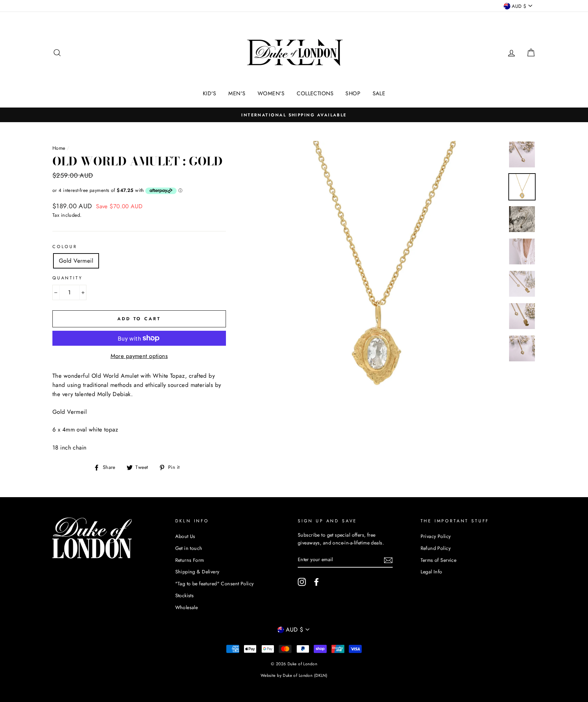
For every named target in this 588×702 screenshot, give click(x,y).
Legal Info (431, 571)
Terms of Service (439, 560)
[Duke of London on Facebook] (316, 582)
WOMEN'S (271, 93)
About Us (185, 536)
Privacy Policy (436, 536)
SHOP (352, 93)
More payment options (139, 356)
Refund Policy (436, 548)
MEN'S (236, 93)
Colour (64, 246)
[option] (294, 115)
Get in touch (188, 548)
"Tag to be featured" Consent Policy (214, 583)
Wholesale (186, 607)
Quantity (67, 278)
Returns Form (189, 560)
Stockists (184, 595)
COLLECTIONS (315, 93)
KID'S (209, 93)
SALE (379, 93)
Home (58, 148)
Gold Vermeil (76, 261)
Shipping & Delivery (197, 571)
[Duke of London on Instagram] (302, 582)
